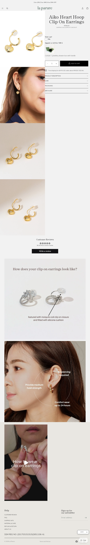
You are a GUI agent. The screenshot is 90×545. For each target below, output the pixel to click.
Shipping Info (9, 520)
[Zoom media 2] (22, 95)
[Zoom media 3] (22, 151)
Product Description (53, 76)
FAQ (5, 517)
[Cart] (87, 8)
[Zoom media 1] (22, 39)
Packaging (49, 86)
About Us (7, 529)
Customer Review (10, 515)
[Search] (7, 8)
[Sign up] (85, 517)
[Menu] (2, 8)
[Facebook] (76, 541)
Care (47, 81)
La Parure (12, 541)
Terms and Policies (45, 541)
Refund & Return (10, 526)
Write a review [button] (45, 251)
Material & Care (10, 523)
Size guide (48, 91)
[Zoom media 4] (22, 207)
